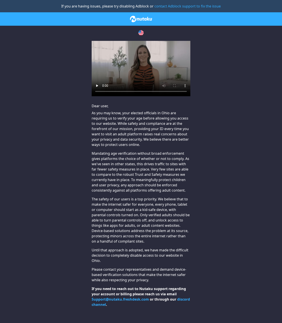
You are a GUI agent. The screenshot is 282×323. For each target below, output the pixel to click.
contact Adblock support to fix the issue (187, 6)
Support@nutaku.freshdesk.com (120, 299)
